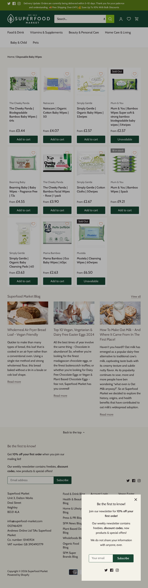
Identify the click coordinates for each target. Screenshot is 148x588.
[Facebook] (111, 570)
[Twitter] (106, 570)
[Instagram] (117, 570)
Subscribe (123, 558)
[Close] (136, 500)
